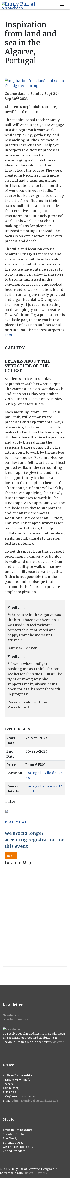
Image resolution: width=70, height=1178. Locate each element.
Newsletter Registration (19, 1019)
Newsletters (11, 1015)
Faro (8, 335)
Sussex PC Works (35, 1173)
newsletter (56, 1042)
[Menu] (62, 5)
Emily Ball (17, 822)
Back (11, 856)
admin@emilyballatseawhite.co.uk (35, 1100)
